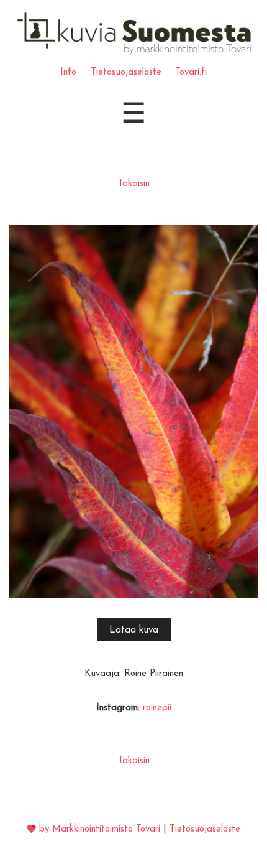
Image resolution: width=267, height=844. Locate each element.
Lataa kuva (133, 630)
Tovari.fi (191, 72)
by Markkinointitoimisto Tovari (99, 829)
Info (68, 72)
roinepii (157, 708)
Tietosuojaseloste (126, 72)
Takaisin (134, 183)
